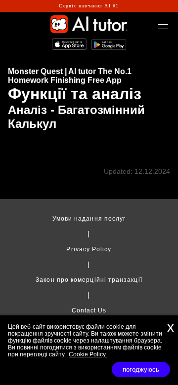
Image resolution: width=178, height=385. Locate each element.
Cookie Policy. (88, 354)
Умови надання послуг (89, 218)
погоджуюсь (141, 369)
